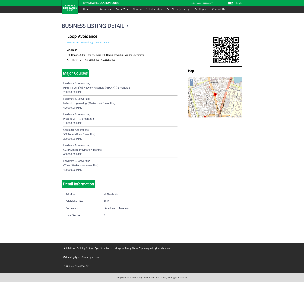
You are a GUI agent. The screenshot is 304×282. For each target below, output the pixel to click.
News (136, 9)
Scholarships (154, 9)
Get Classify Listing (178, 9)
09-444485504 (107, 60)
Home (86, 9)
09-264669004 (91, 60)
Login (239, 3)
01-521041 (77, 60)
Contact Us (218, 9)
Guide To (121, 9)
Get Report (200, 9)
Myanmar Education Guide (101, 3)
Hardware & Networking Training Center (88, 42)
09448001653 (208, 3)
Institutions (102, 9)
